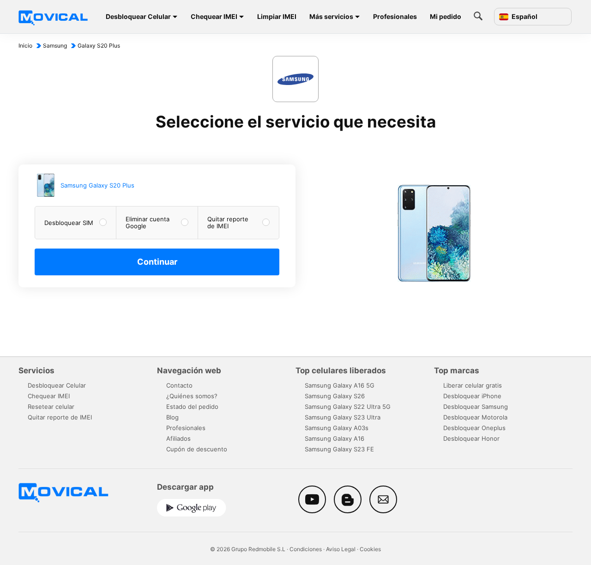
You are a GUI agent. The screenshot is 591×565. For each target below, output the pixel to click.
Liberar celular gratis (472, 385)
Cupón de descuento (196, 449)
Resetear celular (51, 406)
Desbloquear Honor (471, 438)
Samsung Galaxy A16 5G (339, 385)
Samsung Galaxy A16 (334, 438)
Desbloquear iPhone (472, 396)
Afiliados (178, 438)
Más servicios (331, 16)
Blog (172, 417)
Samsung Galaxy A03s (336, 427)
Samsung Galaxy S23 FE (339, 449)
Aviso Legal (341, 549)
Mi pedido (445, 16)
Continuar (157, 262)
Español (523, 16)
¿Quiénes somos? (191, 396)
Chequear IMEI (214, 16)
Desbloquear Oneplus (474, 427)
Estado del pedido (192, 406)
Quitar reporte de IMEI (60, 417)
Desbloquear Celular (138, 16)
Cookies (370, 549)
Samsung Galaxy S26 (335, 396)
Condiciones (305, 549)
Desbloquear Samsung (475, 406)
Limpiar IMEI (276, 16)
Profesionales (395, 16)
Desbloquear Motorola (475, 417)
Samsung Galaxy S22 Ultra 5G (348, 406)
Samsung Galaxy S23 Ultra (342, 417)
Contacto (179, 385)
